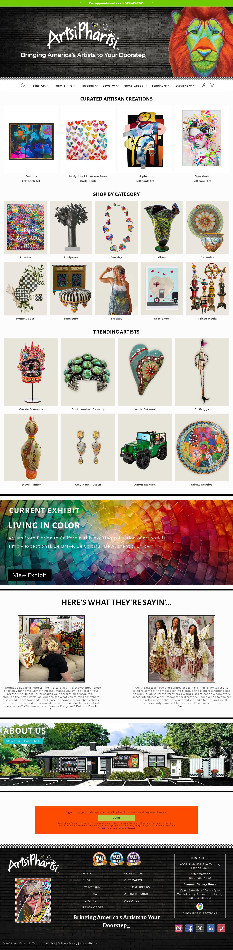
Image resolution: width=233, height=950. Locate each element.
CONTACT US (133, 873)
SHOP (87, 880)
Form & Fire (63, 85)
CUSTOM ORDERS (137, 887)
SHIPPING (90, 893)
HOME (87, 873)
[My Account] (204, 85)
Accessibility (88, 943)
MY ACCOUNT (92, 887)
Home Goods (133, 85)
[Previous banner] (65, 3)
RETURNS (89, 900)
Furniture (159, 85)
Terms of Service (126, 828)
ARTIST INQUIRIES (137, 893)
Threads (87, 85)
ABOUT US (131, 900)
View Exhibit (29, 575)
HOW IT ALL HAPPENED (23, 741)
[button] (23, 85)
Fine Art (39, 85)
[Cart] (212, 85)
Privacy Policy (105, 828)
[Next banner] (168, 3)
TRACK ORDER (93, 907)
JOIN (116, 818)
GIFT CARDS (133, 880)
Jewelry (109, 85)
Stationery (184, 85)
